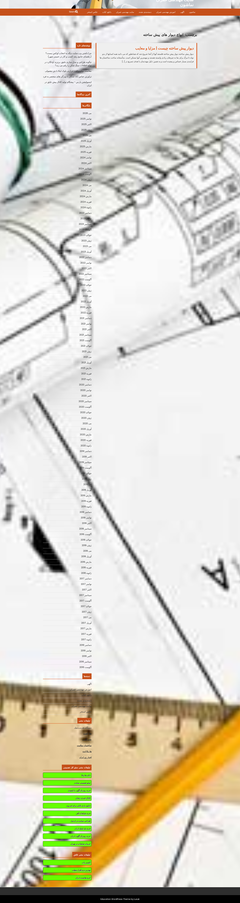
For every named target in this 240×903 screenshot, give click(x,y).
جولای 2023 (86, 235)
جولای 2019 (86, 473)
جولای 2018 (86, 539)
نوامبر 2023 (86, 218)
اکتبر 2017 (87, 589)
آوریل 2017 (86, 622)
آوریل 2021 (86, 362)
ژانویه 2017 (86, 639)
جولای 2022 (86, 285)
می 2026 (87, 113)
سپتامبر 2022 (85, 273)
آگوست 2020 (85, 406)
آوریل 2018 (86, 556)
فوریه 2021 (86, 373)
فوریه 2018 (86, 567)
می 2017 (87, 617)
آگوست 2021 (86, 340)
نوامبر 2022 (86, 262)
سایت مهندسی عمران (125, 12)
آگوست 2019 (86, 467)
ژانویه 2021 (86, 379)
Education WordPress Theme (115, 899)
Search (60, 12)
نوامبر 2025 (86, 118)
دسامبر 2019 (86, 451)
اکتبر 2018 (87, 523)
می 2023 (87, 246)
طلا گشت (87, 733)
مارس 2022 (86, 307)
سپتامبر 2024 (85, 168)
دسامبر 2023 (85, 213)
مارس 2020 (86, 434)
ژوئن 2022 (86, 290)
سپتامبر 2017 (85, 595)
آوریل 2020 (86, 429)
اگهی (182, 12)
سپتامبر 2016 (85, 661)
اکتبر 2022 (87, 268)
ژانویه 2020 (86, 445)
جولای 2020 (86, 412)
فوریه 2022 (86, 312)
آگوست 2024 (85, 174)
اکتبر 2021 (87, 329)
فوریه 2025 (86, 152)
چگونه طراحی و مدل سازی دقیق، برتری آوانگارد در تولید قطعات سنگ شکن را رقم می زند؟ (68, 64)
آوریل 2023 (86, 251)
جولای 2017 (86, 606)
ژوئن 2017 (87, 611)
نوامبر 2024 (86, 157)
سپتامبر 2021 (85, 334)
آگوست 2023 (85, 229)
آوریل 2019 (86, 490)
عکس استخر (92, 12)
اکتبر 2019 (87, 456)
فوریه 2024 (86, 201)
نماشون (192, 12)
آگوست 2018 (85, 534)
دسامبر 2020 (85, 384)
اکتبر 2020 (86, 395)
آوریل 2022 (86, 301)
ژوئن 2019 (87, 478)
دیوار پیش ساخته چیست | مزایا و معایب (164, 48)
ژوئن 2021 (87, 351)
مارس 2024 (86, 196)
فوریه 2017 (86, 634)
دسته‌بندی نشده (145, 12)
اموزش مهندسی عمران (165, 12)
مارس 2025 (86, 146)
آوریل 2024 (86, 190)
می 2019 (87, 484)
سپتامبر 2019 (85, 462)
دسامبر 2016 (86, 645)
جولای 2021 (86, 345)
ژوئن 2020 (86, 418)
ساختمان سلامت (84, 745)
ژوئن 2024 (86, 179)
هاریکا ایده (87, 751)
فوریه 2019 (86, 501)
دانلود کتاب (106, 12)
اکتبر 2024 (86, 163)
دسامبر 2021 (86, 318)
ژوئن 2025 (86, 129)
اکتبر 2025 (86, 124)
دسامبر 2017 (86, 578)
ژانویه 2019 (86, 506)
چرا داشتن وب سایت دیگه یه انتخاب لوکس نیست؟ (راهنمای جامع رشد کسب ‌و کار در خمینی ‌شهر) (69, 55)
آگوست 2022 (85, 279)
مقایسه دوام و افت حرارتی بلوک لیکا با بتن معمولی (68, 71)
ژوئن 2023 (86, 240)
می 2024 (87, 185)
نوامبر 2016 (86, 650)
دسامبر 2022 (85, 257)
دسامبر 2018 (86, 512)
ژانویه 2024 (86, 207)
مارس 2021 (86, 368)
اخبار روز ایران (85, 757)
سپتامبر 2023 (85, 224)
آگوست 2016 (85, 667)
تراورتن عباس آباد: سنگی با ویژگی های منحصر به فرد (67, 76)
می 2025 (87, 135)
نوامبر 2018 (86, 517)
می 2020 (87, 423)
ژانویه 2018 (86, 573)
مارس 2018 (86, 562)
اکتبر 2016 (87, 656)
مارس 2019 (86, 495)
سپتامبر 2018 (85, 528)
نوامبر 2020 (86, 390)
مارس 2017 (86, 628)
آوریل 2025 (86, 141)
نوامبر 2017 (86, 584)
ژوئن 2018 (87, 545)
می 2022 (87, 296)
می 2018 (87, 550)
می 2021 (87, 357)
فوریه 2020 (86, 440)
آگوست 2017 (85, 600)
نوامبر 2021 (86, 323)
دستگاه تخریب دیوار (83, 727)
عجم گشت (87, 739)
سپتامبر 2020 (85, 401)
